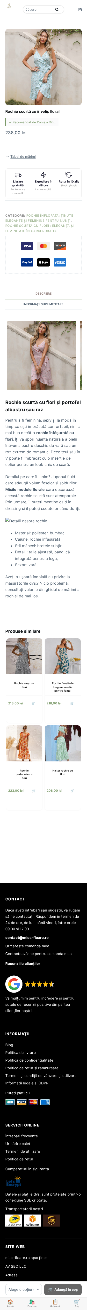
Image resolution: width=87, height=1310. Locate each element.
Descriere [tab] (43, 293)
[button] (20, 156)
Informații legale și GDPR (27, 1083)
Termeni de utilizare (22, 1151)
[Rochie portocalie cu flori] (24, 743)
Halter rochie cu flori (62, 772)
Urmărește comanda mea (27, 946)
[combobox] (38, 9)
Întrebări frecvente (21, 1136)
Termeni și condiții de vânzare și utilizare (41, 1075)
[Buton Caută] (57, 9)
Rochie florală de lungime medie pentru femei (63, 687)
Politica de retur (19, 1159)
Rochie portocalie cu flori (24, 774)
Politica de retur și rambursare (31, 1068)
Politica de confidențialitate (29, 1060)
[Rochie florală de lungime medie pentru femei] (63, 656)
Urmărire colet (17, 1143)
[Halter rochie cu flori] (63, 743)
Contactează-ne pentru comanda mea (38, 953)
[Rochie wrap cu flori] (24, 656)
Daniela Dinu (46, 122)
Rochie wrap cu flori (24, 685)
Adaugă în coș (66, 1289)
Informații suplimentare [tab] (43, 304)
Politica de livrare (20, 1052)
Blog (9, 1045)
